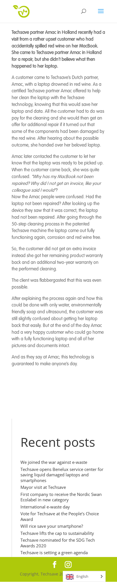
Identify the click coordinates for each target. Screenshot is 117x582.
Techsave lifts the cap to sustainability (57, 533)
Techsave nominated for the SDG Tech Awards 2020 (57, 542)
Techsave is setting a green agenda (54, 552)
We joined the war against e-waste (53, 462)
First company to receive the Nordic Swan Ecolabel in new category (61, 497)
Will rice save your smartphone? (51, 526)
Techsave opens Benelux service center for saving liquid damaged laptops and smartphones (61, 474)
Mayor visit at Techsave (43, 487)
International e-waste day (45, 507)
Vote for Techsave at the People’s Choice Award (59, 516)
